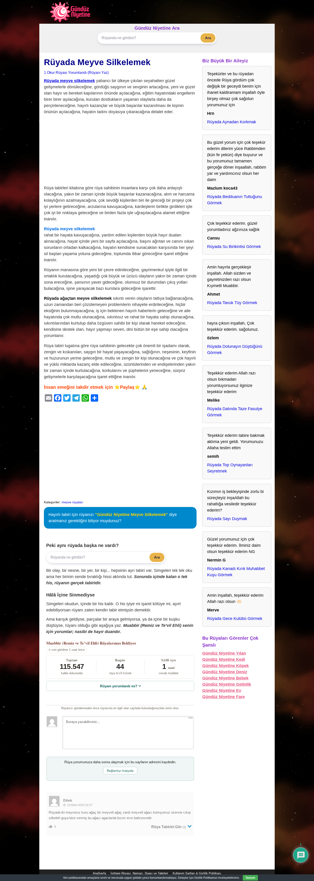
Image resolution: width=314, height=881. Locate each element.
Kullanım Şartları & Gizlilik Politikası (197, 873)
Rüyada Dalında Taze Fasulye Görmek (234, 411)
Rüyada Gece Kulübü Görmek (234, 618)
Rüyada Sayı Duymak (227, 518)
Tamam (250, 877)
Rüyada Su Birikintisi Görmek (234, 246)
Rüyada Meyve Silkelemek (97, 62)
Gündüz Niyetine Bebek (225, 678)
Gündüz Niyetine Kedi (223, 659)
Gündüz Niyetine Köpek (225, 665)
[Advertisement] (120, 151)
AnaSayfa (99, 873)
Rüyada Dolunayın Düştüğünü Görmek (234, 349)
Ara (208, 38)
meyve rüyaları (72, 502)
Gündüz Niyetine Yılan (224, 653)
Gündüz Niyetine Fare (223, 696)
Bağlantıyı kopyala (120, 770)
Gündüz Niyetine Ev (221, 690)
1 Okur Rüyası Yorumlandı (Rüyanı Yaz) (76, 72)
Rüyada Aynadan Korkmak (231, 122)
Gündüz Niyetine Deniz (224, 672)
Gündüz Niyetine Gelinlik (226, 684)
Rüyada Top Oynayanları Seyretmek (230, 468)
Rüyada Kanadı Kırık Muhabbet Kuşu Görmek (236, 571)
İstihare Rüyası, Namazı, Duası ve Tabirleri (139, 873)
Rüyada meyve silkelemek (69, 80)
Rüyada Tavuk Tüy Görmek (232, 302)
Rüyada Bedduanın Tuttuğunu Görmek (234, 199)
